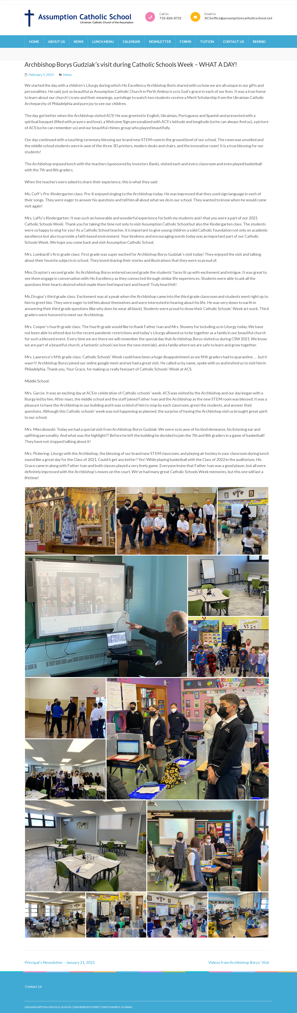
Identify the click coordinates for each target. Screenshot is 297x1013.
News (78, 41)
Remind (259, 41)
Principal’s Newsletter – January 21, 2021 (60, 962)
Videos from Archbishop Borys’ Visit (238, 962)
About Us (56, 41)
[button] (70, 521)
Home (34, 41)
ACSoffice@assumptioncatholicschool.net (238, 18)
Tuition (207, 41)
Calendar (131, 41)
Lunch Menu (103, 41)
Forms (185, 41)
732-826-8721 (170, 18)
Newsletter (160, 41)
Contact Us (233, 41)
